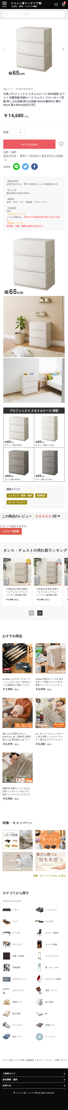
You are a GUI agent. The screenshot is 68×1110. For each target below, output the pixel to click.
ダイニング (17, 944)
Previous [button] (5, 49)
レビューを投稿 (11, 531)
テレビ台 (49, 921)
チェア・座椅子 (52, 933)
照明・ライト (51, 990)
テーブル (16, 933)
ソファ (15, 910)
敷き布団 (16, 1013)
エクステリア (18, 990)
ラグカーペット (19, 979)
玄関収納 (16, 967)
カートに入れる (29, 144)
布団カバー (50, 1025)
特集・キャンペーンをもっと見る (49, 875)
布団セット (17, 1002)
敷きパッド (17, 1036)
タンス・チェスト (16, 502)
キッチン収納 (51, 944)
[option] (34, 49)
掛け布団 (49, 1002)
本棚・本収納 (18, 956)
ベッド (15, 921)
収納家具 (41, 495)
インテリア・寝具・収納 (20, 495)
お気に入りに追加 (60, 144)
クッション (50, 1036)
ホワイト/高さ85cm (13, 445)
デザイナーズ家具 (53, 979)
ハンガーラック (52, 956)
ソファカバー (51, 910)
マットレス (17, 1025)
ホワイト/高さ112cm (44, 445)
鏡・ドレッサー (52, 967)
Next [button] (63, 49)
